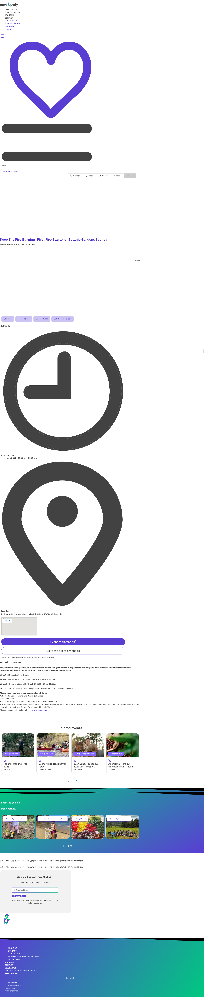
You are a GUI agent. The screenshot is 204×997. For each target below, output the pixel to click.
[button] (70, 250)
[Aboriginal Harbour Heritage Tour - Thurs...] (122, 753)
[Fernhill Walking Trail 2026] (18, 753)
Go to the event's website (63, 650)
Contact (12, 951)
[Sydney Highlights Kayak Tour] (53, 753)
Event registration (63, 642)
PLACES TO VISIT (12, 12)
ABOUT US (9, 15)
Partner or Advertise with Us (23, 956)
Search (129, 176)
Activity (76, 176)
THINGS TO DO (11, 9)
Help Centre (14, 959)
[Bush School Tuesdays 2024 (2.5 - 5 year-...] (88, 753)
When (90, 176)
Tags (118, 176)
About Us (12, 948)
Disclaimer (14, 954)
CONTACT (9, 18)
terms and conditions (37, 710)
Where (105, 176)
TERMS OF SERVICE (14, 985)
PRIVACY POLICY (13, 982)
